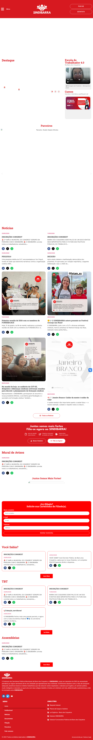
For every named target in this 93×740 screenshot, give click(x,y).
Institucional (9, 710)
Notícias (7, 714)
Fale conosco (9, 731)
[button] (52, 91)
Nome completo (9, 510)
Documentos (9, 719)
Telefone (6, 524)
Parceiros (8, 727)
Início (6, 706)
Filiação (7, 723)
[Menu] (2, 9)
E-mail (6, 517)
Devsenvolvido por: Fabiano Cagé (81, 737)
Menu (8, 9)
